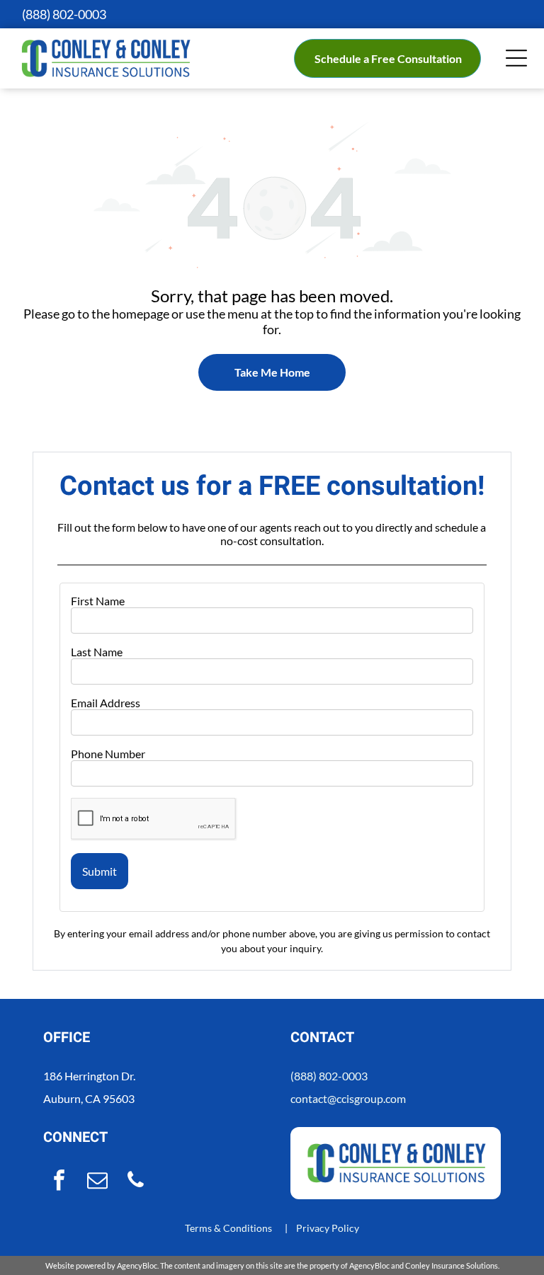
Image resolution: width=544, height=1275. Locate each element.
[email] (97, 1182)
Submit (99, 871)
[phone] (135, 1182)
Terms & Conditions (228, 1228)
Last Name (97, 651)
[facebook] (58, 1182)
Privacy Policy (327, 1228)
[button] (516, 58)
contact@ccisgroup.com (348, 1098)
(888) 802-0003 (329, 1075)
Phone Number (108, 753)
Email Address (105, 702)
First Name (98, 600)
